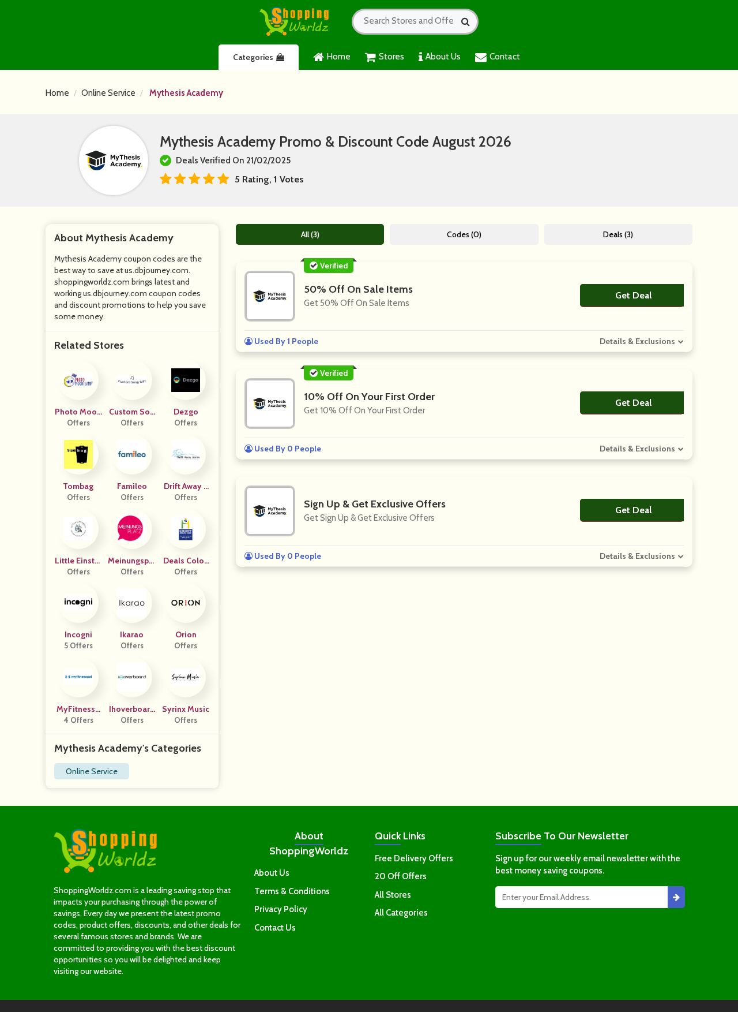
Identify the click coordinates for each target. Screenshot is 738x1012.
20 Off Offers (401, 876)
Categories (253, 57)
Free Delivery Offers (414, 858)
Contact (505, 56)
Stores (391, 56)
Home (339, 56)
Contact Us (275, 928)
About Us (443, 56)
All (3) (310, 234)
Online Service (108, 93)
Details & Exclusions (637, 341)
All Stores (393, 895)
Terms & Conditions (292, 891)
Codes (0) (464, 234)
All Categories (401, 913)
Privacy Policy (280, 909)
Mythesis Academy (186, 93)
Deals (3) (618, 234)
